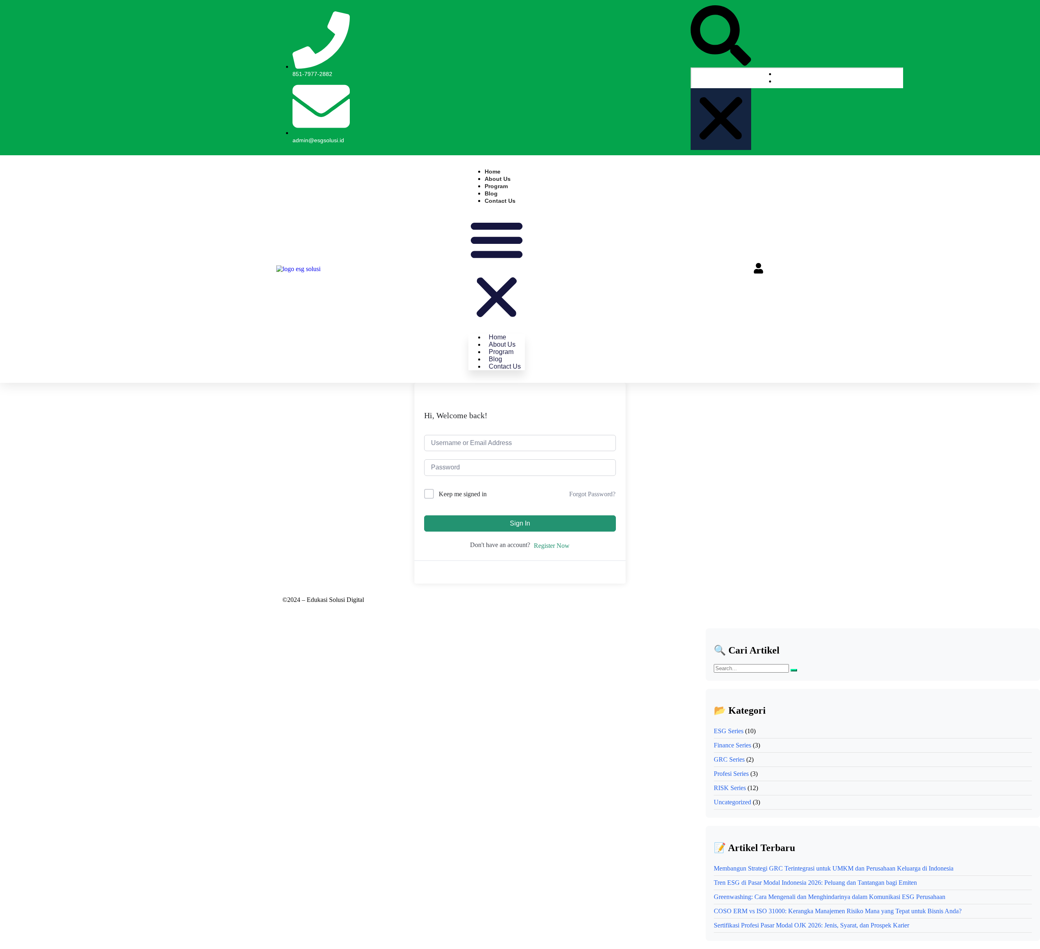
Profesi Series (731, 773)
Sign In (520, 523)
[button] (721, 36)
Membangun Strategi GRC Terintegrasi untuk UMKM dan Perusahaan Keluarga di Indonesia (833, 868)
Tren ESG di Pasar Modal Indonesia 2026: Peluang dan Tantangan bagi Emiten (815, 882)
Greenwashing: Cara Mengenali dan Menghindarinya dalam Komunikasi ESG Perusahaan (829, 896)
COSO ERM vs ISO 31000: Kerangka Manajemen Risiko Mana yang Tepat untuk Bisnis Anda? (838, 911)
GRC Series (729, 759)
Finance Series (732, 745)
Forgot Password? (592, 494)
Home (492, 171)
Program (496, 186)
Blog (491, 193)
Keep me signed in (463, 494)
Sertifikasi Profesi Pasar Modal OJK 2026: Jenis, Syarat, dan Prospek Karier (811, 925)
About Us (498, 179)
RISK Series (730, 787)
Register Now (552, 545)
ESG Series (728, 730)
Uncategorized (732, 802)
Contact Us (500, 201)
